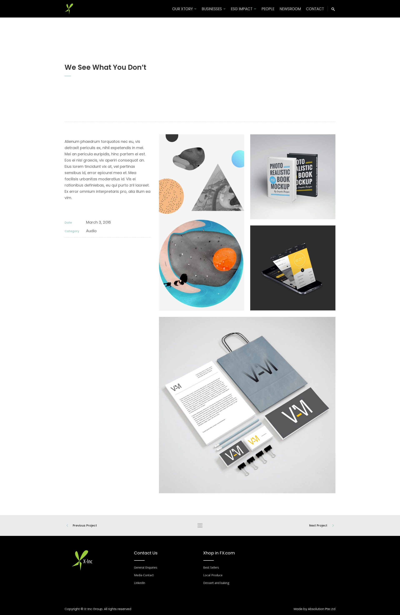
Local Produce (212, 575)
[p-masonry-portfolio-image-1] (247, 405)
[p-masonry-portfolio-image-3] (201, 222)
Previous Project (85, 525)
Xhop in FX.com (219, 553)
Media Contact (144, 575)
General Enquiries (145, 567)
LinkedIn (139, 583)
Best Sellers (211, 567)
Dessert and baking (216, 583)
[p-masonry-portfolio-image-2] (292, 176)
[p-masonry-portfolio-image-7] (292, 267)
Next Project (318, 525)
